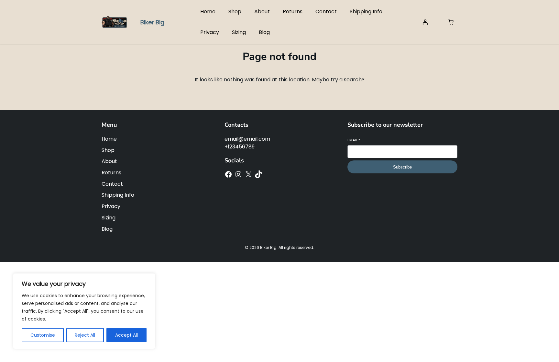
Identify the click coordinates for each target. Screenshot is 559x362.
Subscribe (402, 167)
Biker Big (152, 22)
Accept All (126, 335)
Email (353, 140)
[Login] (425, 22)
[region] (84, 311)
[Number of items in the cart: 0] (450, 22)
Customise (42, 335)
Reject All (85, 335)
